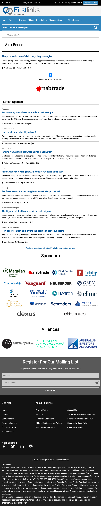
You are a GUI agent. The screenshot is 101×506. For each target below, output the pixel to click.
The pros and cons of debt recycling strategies (27, 56)
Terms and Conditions (44, 419)
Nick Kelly (7, 202)
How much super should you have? (19, 132)
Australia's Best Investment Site (81, 414)
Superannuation (8, 129)
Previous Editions (26, 20)
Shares (4, 168)
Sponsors (72, 3)
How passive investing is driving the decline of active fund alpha (33, 231)
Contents (6, 414)
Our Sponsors (8, 419)
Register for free (90, 3)
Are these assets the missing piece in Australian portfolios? (31, 191)
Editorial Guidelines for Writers (48, 423)
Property (5, 188)
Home (4, 20)
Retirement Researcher (12, 163)
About (79, 3)
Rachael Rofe (8, 123)
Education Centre (9, 427)
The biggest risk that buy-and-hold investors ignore (27, 211)
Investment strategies (10, 208)
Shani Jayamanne (10, 143)
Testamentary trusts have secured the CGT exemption (28, 112)
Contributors (41, 20)
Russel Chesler (9, 183)
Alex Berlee (8, 68)
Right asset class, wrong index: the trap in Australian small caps (33, 171)
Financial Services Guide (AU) (80, 419)
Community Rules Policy (77, 423)
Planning (5, 109)
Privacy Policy (41, 410)
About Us (39, 414)
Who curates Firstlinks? (45, 427)
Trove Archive (8, 432)
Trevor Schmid (9, 222)
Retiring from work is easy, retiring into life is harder (27, 152)
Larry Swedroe (9, 242)
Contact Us (72, 410)
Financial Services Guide (67, 482)
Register (49, 390)
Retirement (6, 148)
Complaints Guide (75, 427)
